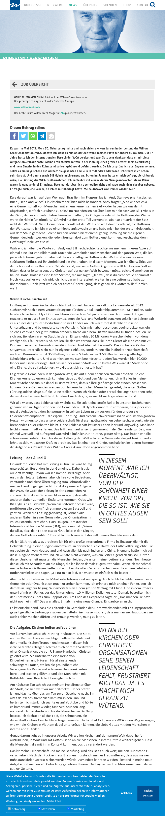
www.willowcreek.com (27, 107)
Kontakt (143, 5)
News (73, 5)
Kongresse (32, 5)
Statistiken (48, 809)
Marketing (77, 809)
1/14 (62, 113)
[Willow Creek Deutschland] (15, 5)
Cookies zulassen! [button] (148, 793)
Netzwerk (55, 5)
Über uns (90, 5)
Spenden (110, 5)
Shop (127, 5)
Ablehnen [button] (126, 793)
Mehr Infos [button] (54, 801)
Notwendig (18, 809)
